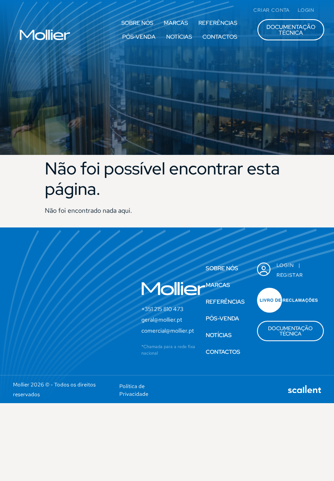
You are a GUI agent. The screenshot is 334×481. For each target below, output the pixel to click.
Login (285, 265)
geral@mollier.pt (161, 319)
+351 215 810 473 (162, 309)
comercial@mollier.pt (167, 330)
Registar (290, 275)
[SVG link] (45, 34)
